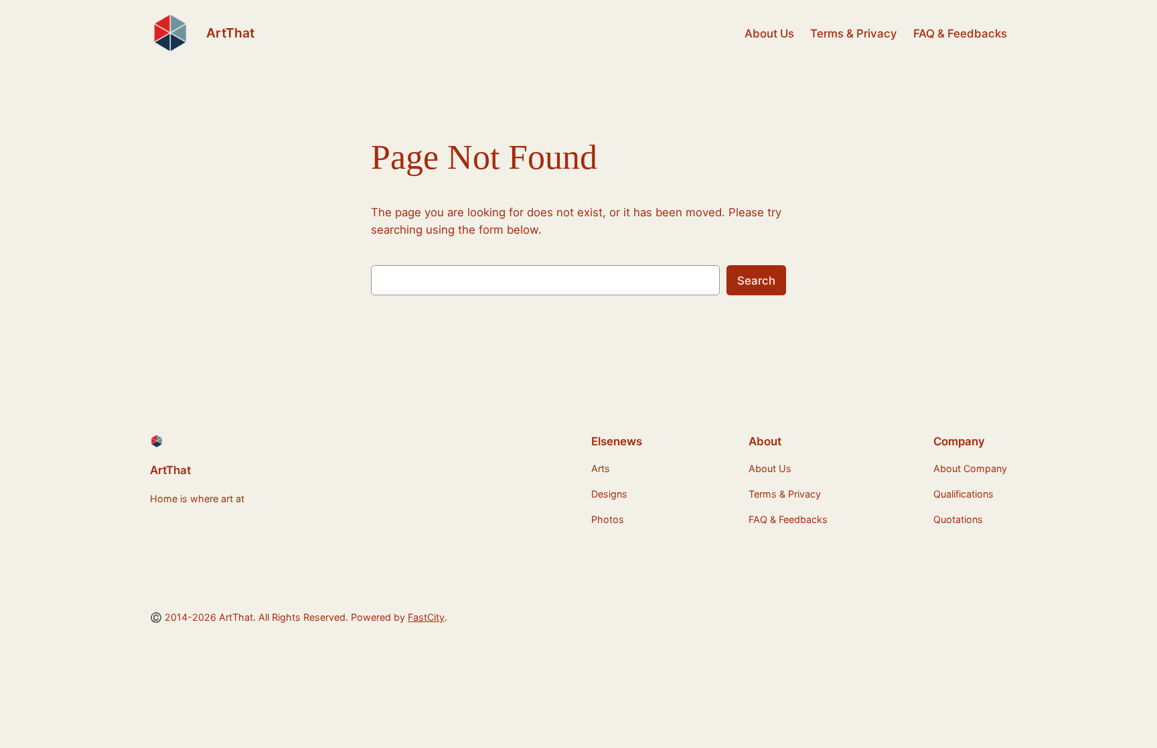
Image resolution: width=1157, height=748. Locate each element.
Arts (600, 468)
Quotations (958, 519)
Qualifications (963, 494)
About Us (769, 33)
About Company (970, 468)
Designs (609, 494)
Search (756, 280)
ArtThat (230, 33)
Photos (607, 519)
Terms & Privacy (853, 33)
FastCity (426, 617)
